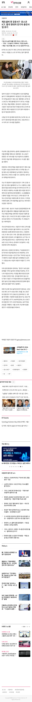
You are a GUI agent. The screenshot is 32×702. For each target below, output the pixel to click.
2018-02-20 (11, 35)
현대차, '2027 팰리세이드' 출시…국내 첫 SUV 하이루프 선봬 (16, 504)
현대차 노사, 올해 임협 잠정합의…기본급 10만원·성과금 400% (16, 524)
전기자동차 (22, 361)
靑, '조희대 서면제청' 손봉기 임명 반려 (9, 553)
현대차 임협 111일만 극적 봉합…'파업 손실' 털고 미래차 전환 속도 (16, 537)
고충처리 (4, 692)
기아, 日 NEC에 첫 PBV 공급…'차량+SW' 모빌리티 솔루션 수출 (16, 492)
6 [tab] (18, 466)
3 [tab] (13, 466)
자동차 (13, 361)
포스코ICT (7, 370)
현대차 (25, 370)
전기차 (6, 365)
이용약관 (10, 690)
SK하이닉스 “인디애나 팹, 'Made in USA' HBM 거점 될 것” (9, 575)
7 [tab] (20, 466)
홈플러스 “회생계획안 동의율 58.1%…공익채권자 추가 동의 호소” (9, 563)
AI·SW (3, 7)
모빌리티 (24, 7)
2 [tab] (11, 466)
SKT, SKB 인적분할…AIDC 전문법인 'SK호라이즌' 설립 (9, 597)
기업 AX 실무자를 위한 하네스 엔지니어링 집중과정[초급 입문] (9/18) (15, 41)
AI (4, 374)
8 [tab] (22, 466)
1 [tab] (9, 466)
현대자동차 (16, 370)
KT (9, 374)
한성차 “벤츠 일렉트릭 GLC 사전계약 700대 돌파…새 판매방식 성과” (16, 511)
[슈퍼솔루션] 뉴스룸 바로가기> (22, 352)
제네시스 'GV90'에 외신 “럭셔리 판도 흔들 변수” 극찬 (17, 479)
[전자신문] (16, 2)
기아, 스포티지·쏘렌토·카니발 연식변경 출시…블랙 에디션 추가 (17, 530)
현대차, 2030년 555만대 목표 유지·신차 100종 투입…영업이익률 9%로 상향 (16, 498)
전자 (16, 7)
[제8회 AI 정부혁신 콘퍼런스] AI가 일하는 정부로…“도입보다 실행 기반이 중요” (9, 608)
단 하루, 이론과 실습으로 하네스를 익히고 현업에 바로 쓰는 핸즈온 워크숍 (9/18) (16, 426)
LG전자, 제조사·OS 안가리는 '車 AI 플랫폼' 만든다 (16, 485)
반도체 (10, 7)
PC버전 (18, 692)
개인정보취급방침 (19, 690)
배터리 (6, 361)
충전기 (19, 365)
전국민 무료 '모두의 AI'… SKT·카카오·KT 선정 (9, 585)
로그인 (4, 690)
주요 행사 (5, 444)
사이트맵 (11, 692)
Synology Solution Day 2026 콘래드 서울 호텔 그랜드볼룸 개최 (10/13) (16, 422)
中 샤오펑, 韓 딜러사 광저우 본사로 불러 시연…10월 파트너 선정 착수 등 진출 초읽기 (17, 517)
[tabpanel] (16, 456)
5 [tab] (16, 466)
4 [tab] (15, 466)
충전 (12, 365)
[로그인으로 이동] (28, 2)
